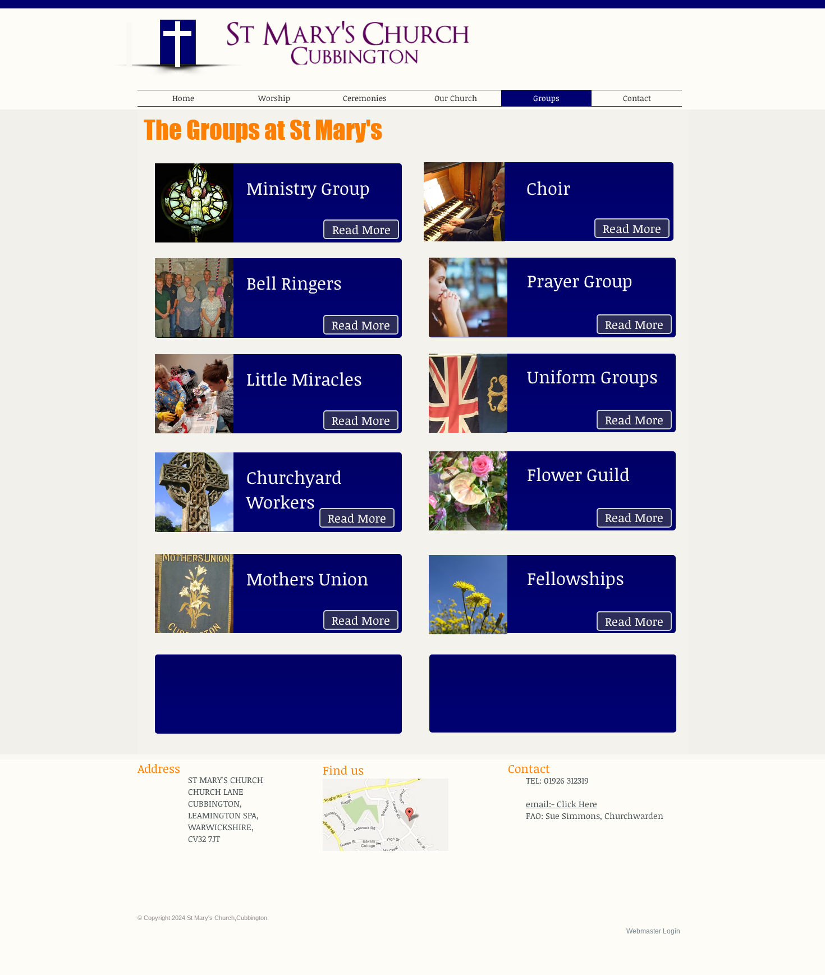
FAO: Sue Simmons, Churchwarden (594, 815)
